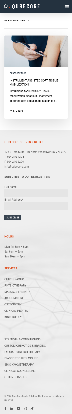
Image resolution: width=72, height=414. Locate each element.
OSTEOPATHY (12, 304)
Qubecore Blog (18, 73)
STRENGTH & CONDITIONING (22, 339)
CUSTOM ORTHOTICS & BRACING (25, 345)
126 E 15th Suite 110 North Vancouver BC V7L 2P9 (35, 152)
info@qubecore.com (16, 166)
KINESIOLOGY (13, 317)
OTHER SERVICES (15, 377)
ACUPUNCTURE (14, 298)
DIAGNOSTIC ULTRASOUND (21, 358)
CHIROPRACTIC (14, 279)
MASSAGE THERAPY (17, 291)
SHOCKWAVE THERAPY (19, 364)
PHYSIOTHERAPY (15, 285)
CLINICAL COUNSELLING (19, 371)
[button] (67, 6)
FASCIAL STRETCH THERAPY (22, 352)
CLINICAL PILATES (16, 310)
